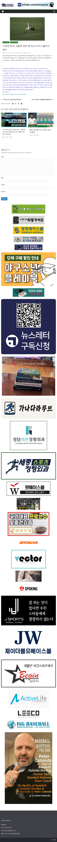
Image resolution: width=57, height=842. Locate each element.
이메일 (2, 184)
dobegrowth (14, 52)
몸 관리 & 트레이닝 (6, 42)
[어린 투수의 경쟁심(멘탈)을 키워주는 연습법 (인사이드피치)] (39, 114)
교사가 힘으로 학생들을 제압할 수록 (42, 99)
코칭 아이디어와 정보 (14, 42)
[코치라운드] (2, 11)
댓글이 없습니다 (28, 52)
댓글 (2, 157)
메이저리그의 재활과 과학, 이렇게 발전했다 (15, 94)
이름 (2, 177)
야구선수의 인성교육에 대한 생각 (12, 99)
